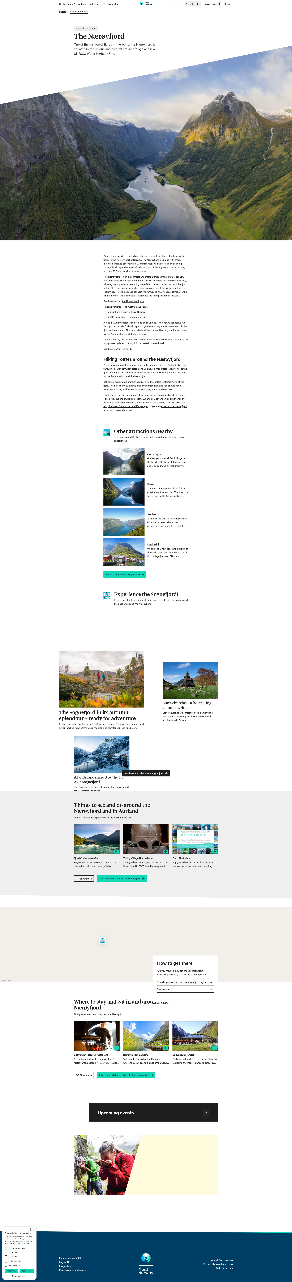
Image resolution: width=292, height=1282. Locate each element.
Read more (25, 1243)
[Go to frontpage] (146, 3)
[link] (65, 1266)
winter (148, 402)
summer (161, 402)
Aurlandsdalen (120, 364)
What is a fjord (123, 348)
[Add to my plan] (116, 851)
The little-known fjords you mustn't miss (126, 317)
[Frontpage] (146, 1264)
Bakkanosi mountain (114, 381)
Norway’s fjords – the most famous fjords (126, 306)
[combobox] (30, 1229)
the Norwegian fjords (133, 301)
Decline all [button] (26, 1271)
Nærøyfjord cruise (120, 398)
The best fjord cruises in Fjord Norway (125, 311)
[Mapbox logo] (6, 980)
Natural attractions (86, 28)
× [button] (33, 1229)
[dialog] (19, 1253)
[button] (19, 1276)
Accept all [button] (11, 1271)
